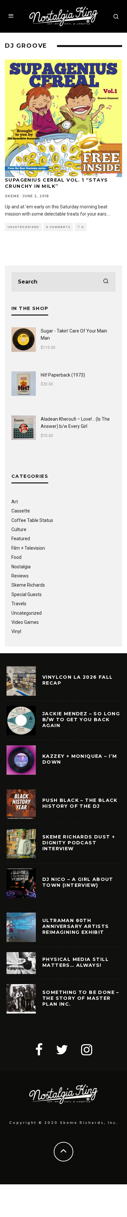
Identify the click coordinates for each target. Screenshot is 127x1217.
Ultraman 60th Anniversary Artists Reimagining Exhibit (75, 926)
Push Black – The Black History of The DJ (80, 803)
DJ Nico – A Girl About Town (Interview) (77, 882)
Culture (18, 529)
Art (14, 501)
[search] (106, 282)
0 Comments (58, 227)
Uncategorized (23, 227)
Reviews (20, 575)
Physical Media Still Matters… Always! (75, 962)
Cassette (20, 510)
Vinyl (16, 631)
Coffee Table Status (32, 520)
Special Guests (26, 594)
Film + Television (28, 548)
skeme (12, 196)
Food (16, 557)
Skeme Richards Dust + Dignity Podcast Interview (78, 843)
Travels (18, 603)
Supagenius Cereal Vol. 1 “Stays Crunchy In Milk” (56, 183)
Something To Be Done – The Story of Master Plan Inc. (80, 998)
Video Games (25, 622)
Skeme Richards (28, 585)
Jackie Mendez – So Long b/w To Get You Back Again (81, 719)
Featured (20, 538)
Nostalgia (21, 566)
